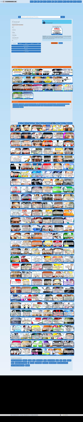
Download (14, 43)
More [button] (71, 1)
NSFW (62, 123)
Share (27, 49)
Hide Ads (75, 1)
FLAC (33, 43)
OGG (38, 43)
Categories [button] (69, 123)
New (56, 1)
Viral (41, 1)
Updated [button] (42, 123)
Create (60, 1)
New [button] (37, 123)
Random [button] (48, 123)
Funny (35, 1)
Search (32, 1)
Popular (45, 1)
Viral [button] (21, 123)
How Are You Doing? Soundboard (17, 24)
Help (68, 1)
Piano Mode (27, 51)
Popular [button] (31, 123)
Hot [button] (54, 123)
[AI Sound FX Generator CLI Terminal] (19, 415)
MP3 (21, 43)
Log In (79, 1)
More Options (27, 45)
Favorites (65, 1)
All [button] (57, 123)
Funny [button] (26, 123)
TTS (53, 1)
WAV (26, 43)
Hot (38, 1)
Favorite (27, 47)
